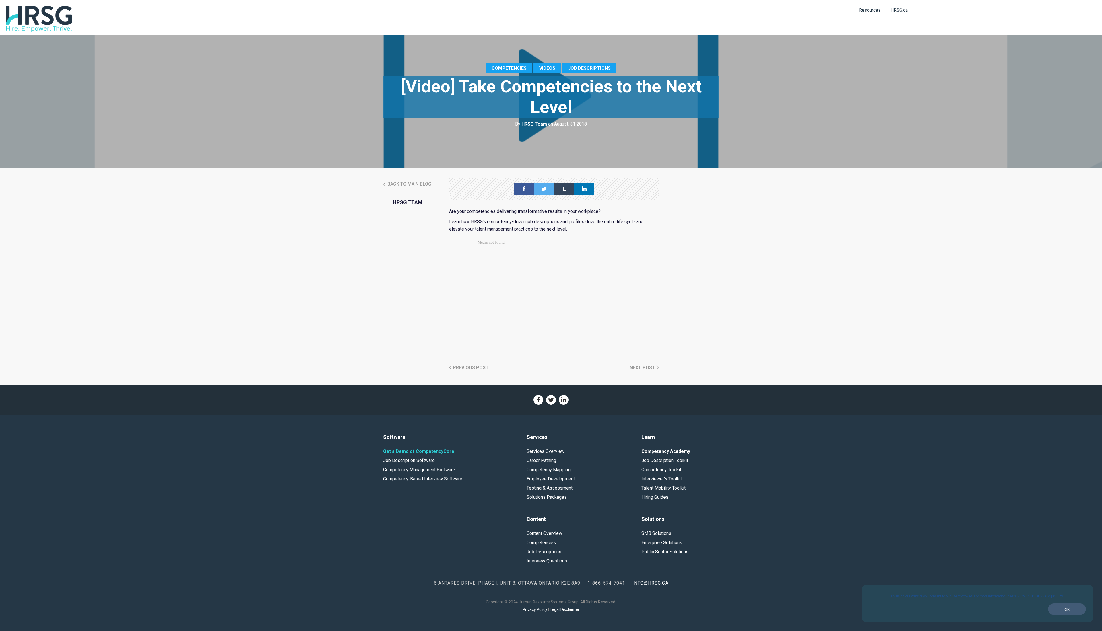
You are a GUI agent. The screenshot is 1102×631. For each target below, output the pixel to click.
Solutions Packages (547, 497)
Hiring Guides (654, 497)
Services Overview (545, 451)
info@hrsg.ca (650, 583)
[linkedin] (584, 189)
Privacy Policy (535, 609)
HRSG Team (534, 124)
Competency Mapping (549, 469)
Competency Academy (665, 451)
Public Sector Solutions (664, 551)
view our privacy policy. (1040, 596)
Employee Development (551, 479)
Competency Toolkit (661, 469)
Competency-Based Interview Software (422, 479)
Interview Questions (547, 561)
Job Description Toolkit (664, 460)
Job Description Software (409, 460)
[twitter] (544, 189)
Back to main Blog (408, 184)
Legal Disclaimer (564, 609)
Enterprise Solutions (661, 542)
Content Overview (544, 533)
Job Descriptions (589, 68)
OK (1067, 609)
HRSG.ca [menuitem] (899, 10)
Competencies (509, 68)
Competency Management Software (419, 469)
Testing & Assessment (550, 488)
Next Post (643, 367)
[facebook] (524, 189)
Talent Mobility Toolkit (663, 488)
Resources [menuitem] (870, 10)
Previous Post (470, 367)
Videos (547, 68)
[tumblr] (564, 189)
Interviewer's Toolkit (661, 479)
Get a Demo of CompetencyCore (418, 451)
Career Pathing (541, 460)
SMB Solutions (656, 533)
